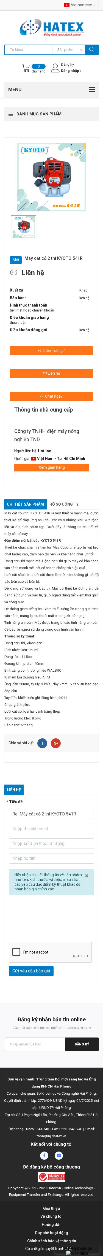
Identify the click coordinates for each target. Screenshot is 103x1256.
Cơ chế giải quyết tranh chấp (49, 1248)
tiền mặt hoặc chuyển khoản (32, 310)
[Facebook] (42, 743)
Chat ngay (53, 396)
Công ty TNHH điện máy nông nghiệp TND (46, 435)
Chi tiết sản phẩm (25, 504)
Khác (83, 290)
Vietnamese (81, 5)
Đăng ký (82, 1044)
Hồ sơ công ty (64, 504)
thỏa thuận (18, 322)
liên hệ (84, 298)
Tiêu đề (16, 802)
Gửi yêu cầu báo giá (31, 971)
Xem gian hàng (52, 467)
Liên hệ (53, 373)
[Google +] (56, 743)
